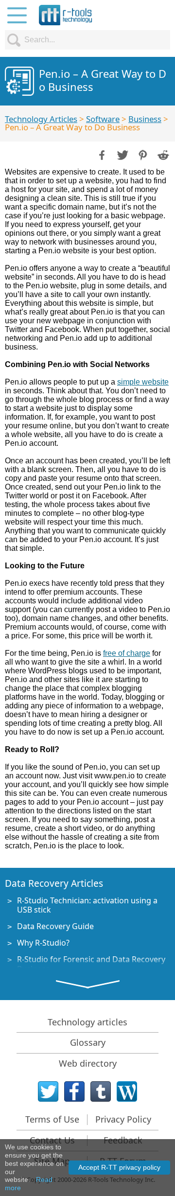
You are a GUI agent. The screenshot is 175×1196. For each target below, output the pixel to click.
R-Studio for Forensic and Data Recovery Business (91, 964)
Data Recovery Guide (55, 926)
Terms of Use (52, 1119)
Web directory (88, 1063)
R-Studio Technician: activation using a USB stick (87, 905)
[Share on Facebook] (101, 154)
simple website (143, 382)
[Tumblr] (100, 1091)
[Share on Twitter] (121, 154)
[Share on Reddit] (162, 154)
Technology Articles (41, 118)
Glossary (87, 1042)
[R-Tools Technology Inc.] (65, 15)
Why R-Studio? (43, 942)
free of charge (126, 653)
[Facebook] (74, 1091)
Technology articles (87, 1022)
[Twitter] (48, 1091)
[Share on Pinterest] (142, 154)
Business (144, 118)
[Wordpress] (127, 1091)
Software (103, 118)
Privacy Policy (123, 1119)
